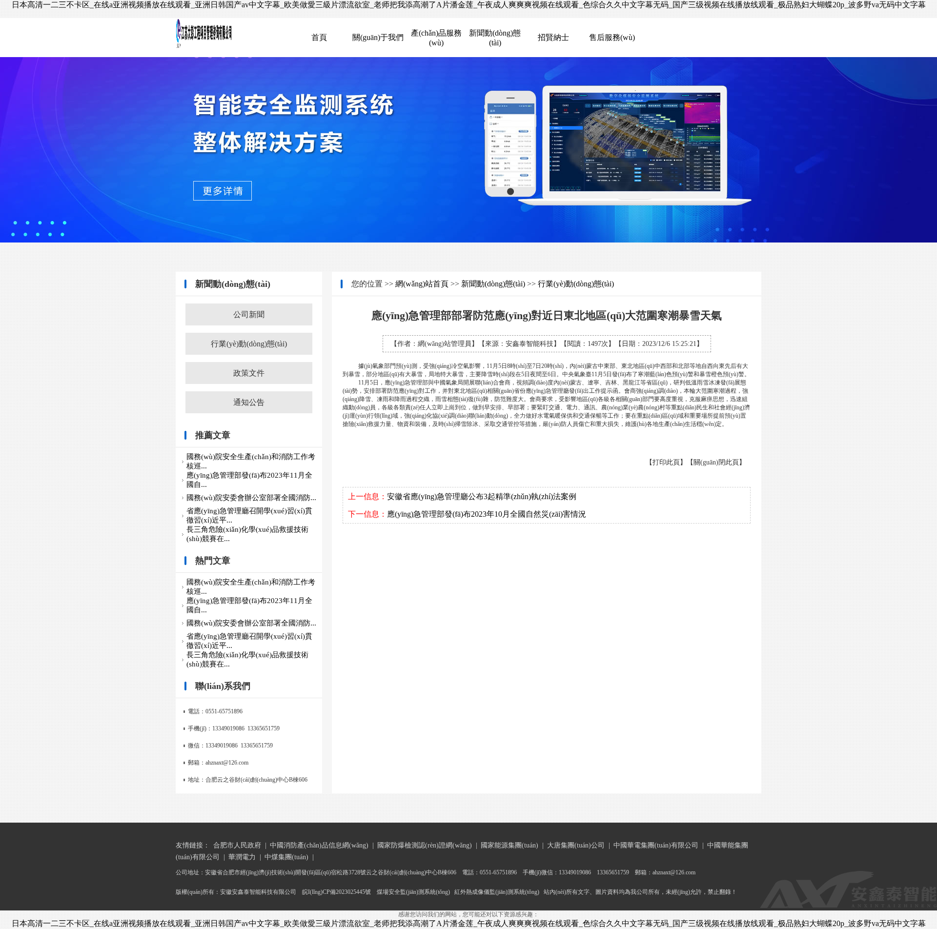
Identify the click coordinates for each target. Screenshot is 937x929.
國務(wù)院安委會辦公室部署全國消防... (251, 498)
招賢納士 (553, 37)
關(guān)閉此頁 (716, 462)
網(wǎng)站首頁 (421, 284)
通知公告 (249, 402)
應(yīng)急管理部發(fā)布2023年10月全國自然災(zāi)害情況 (486, 514)
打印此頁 (666, 462)
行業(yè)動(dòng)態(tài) (249, 344)
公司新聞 (249, 314)
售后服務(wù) (612, 37)
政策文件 (249, 373)
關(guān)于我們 (378, 37)
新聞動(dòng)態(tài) (493, 284)
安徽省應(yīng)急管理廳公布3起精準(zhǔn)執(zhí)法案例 (481, 496)
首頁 (319, 37)
